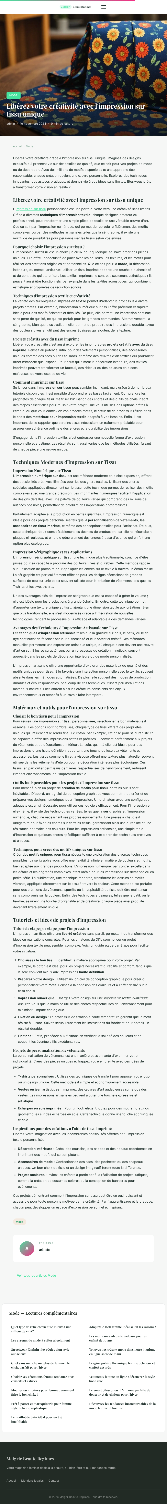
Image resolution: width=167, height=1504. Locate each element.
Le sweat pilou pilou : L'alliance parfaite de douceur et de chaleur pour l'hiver (119, 1392)
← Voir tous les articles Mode (34, 1275)
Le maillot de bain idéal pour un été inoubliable (36, 1419)
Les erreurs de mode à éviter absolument (40, 1340)
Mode (13, 95)
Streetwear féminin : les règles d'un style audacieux (40, 1351)
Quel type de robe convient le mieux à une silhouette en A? (41, 1329)
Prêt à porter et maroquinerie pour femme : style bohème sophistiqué (42, 1406)
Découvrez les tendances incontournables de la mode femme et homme (122, 1406)
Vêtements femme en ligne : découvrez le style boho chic (122, 1379)
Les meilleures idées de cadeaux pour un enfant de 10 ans (118, 1338)
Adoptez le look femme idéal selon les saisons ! (122, 1327)
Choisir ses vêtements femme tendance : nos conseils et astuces (42, 1379)
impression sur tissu (31, 209)
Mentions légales (32, 1480)
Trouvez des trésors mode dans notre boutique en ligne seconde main (122, 1351)
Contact (53, 1480)
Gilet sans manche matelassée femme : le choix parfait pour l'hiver (40, 1365)
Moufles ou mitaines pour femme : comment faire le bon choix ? (42, 1392)
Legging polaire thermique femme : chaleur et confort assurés (122, 1365)
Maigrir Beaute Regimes (30, 1458)
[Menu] (104, 7)
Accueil (17, 146)
